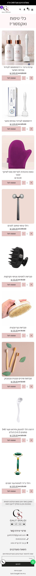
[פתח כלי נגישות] (1, 7)
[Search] (20, 9)
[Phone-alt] (3, 561)
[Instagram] (20, 524)
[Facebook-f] (16, 524)
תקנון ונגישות (18, 570)
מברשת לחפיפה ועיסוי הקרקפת (18, 276)
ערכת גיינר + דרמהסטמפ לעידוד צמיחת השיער (18, 68)
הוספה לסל (11, 78)
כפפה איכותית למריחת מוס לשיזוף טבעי (18, 173)
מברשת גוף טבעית (18, 327)
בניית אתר (23, 574)
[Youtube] (24, 524)
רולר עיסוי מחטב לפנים (18, 225)
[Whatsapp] (33, 561)
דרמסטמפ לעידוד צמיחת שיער (18, 120)
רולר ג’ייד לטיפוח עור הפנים (18, 483)
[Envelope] (12, 524)
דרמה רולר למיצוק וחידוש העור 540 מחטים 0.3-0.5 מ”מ (18, 431)
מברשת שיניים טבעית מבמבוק (18, 378)
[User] (24, 9)
